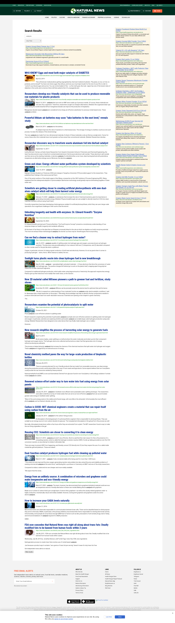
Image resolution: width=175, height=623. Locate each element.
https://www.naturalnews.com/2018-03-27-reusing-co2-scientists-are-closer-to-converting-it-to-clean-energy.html (67, 435)
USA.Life (136, 592)
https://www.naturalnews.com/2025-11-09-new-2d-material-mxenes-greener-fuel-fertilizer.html (62, 285)
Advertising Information (82, 585)
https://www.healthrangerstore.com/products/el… (40, 63)
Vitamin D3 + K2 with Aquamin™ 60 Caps (130, 50)
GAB (135, 590)
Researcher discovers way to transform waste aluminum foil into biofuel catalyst (66, 143)
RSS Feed (107, 588)
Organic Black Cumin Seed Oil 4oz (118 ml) (131, 198)
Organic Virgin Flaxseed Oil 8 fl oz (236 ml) (131, 111)
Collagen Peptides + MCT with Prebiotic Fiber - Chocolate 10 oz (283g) (132, 69)
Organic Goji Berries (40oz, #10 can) (128, 133)
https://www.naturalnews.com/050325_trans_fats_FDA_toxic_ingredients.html (57, 530)
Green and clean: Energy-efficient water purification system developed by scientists (68, 163)
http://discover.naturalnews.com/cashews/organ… (130, 147)
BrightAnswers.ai (125, 5)
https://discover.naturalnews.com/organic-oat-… (129, 178)
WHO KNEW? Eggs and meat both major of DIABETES (57, 72)
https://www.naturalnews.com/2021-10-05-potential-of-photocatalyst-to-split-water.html (60, 307)
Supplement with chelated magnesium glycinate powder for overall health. (47, 57)
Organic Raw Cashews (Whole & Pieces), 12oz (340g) (132, 144)
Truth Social (137, 581)
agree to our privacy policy (63, 619)
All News (107, 574)
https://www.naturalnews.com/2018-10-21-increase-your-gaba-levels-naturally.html (59, 503)
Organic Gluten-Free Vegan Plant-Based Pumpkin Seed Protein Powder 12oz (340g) (131, 155)
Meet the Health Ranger (82, 574)
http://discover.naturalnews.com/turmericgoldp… (129, 189)
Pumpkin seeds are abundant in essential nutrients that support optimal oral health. (132, 160)
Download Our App (137, 5)
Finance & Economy (88, 17)
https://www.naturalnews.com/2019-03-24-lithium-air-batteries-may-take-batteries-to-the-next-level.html (64, 123)
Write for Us (79, 581)
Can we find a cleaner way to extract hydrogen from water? (55, 237)
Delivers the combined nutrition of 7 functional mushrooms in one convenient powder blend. (129, 86)
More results (29, 552)
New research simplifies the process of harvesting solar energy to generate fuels (66, 329)
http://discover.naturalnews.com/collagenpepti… (129, 94)
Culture (62, 17)
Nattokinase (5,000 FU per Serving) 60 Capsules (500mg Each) (129, 122)
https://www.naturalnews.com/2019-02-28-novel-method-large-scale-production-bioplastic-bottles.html (64, 360)
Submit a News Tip (81, 588)
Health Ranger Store (110, 576)
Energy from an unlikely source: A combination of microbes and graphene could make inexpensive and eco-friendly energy (65, 478)
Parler (135, 579)
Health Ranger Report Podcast (113, 579)
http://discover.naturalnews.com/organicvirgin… (129, 112)
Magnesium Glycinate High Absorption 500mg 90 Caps (45, 54)
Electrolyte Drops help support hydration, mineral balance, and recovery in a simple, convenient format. (55, 65)
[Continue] (52, 581)
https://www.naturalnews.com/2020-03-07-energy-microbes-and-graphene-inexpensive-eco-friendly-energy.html (67, 482)
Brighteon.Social (138, 574)
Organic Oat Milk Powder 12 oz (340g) (129, 177)
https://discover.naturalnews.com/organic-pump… (130, 157)
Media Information (81, 583)
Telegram (136, 576)
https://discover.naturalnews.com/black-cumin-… (129, 199)
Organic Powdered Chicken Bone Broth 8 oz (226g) (131, 30)
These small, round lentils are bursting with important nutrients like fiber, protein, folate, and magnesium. (131, 63)
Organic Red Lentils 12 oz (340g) (127, 59)
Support (78, 579)
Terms (58, 607)
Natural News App (110, 581)
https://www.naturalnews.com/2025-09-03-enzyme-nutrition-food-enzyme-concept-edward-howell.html (64, 218)
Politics (54, 17)
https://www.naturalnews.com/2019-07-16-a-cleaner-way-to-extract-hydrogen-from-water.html (62, 240)
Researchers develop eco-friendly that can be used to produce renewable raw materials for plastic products (67, 95)
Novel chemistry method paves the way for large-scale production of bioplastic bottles (65, 356)
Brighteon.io (137, 572)
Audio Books (47, 5)
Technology (126, 17)
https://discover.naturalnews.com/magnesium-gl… (40, 55)
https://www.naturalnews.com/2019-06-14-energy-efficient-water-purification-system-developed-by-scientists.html (67, 166)
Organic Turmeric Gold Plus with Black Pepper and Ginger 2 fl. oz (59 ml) (132, 186)
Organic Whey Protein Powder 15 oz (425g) (131, 102)
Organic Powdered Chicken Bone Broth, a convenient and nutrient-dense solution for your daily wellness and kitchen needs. (132, 35)
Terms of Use (79, 592)
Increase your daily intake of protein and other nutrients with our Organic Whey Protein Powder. (132, 105)
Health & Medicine (73, 17)
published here (70, 610)
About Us (147, 5)
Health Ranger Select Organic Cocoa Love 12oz (130, 165)
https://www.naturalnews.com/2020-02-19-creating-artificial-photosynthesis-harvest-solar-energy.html (64, 194)
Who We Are (79, 572)
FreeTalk (136, 585)
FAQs (153, 5)
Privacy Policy (79, 590)
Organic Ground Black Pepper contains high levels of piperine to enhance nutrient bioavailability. (53, 50)
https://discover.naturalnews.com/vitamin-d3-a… (129, 52)
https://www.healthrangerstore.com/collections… (130, 61)
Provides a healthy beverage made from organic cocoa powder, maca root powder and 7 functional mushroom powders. (132, 171)
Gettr (135, 583)
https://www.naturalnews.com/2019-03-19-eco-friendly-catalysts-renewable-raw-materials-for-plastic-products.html (68, 99)
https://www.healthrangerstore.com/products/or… (40, 48)
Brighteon (21, 5)
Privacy (54, 607)
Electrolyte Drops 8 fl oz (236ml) (37, 61)
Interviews (39, 5)
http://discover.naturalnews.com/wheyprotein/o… (130, 103)
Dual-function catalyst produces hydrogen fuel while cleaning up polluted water (66, 453)
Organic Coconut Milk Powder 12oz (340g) (131, 41)
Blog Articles (108, 585)
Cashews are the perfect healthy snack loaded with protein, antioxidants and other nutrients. (131, 149)
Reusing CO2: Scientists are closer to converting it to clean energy (59, 432)
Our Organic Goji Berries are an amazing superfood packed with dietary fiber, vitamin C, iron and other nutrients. (131, 138)
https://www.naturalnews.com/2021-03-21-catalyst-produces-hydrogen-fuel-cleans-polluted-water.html (64, 456)
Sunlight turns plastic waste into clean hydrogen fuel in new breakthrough (62, 258)
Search (160, 5)
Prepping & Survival (104, 17)
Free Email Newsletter (82, 576)
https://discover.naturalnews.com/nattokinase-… (129, 124)
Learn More (109, 617)
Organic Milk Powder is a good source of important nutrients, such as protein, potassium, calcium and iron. (132, 181)
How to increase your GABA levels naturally (47, 500)
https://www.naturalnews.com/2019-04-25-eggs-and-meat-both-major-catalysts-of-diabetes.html (63, 75)
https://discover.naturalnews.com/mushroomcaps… (130, 83)
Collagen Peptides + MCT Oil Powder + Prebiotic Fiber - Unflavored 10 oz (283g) (130, 91)
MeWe (135, 588)
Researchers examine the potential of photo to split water (59, 304)
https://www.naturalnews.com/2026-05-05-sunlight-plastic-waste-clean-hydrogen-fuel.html (61, 261)
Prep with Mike (30, 5)
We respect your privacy (20, 585)
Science (116, 17)
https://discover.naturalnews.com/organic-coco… (130, 43)
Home (14, 5)
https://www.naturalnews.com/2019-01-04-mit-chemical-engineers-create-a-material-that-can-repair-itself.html (66, 412)
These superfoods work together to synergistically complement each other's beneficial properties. (130, 96)
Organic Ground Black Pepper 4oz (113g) (40, 46)
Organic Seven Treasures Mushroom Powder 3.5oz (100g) (132, 81)
